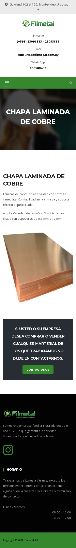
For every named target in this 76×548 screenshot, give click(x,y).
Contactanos (38, 369)
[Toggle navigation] (7, 83)
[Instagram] (38, 10)
